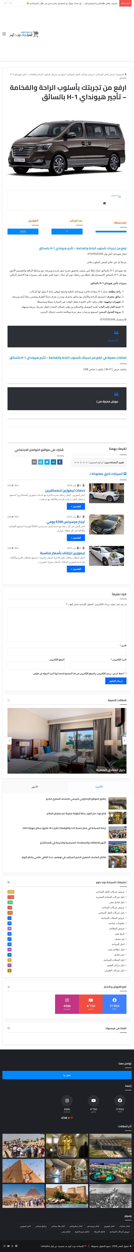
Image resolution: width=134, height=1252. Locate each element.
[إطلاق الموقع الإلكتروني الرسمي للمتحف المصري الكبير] (117, 803)
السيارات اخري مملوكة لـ (106, 473)
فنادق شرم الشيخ (82, 1231)
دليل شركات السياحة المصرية (110, 897)
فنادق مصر (66, 1231)
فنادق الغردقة (99, 1231)
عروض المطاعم (117, 928)
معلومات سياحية (117, 923)
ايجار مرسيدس (93, 1226)
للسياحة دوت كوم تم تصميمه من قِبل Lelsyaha (62, 1246)
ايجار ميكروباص (75, 1226)
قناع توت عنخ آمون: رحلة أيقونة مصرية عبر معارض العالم (76, 813)
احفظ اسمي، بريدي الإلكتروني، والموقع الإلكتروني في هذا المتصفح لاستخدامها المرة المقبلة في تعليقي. (78, 673)
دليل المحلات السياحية (114, 960)
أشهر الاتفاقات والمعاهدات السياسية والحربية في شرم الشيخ (73, 843)
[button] (59, 462)
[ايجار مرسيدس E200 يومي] (106, 524)
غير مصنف (119, 939)
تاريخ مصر (120, 933)
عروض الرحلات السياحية (120, 1231)
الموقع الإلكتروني (57, 659)
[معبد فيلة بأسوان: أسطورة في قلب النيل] (67, 1196)
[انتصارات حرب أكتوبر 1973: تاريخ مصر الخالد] (110, 1196)
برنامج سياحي (41, 1226)
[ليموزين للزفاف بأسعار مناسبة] (106, 556)
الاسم (123, 645)
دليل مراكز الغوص (116, 965)
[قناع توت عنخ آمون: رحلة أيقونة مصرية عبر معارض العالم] (117, 818)
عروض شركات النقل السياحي (80, 74)
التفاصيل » (76, 506)
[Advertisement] (85, 31)
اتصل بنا (67, 1075)
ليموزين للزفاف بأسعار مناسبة (62, 553)
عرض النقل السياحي (105, 74)
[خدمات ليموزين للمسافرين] (106, 493)
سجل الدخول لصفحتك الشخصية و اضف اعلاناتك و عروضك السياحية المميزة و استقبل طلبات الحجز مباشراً (70, 3)
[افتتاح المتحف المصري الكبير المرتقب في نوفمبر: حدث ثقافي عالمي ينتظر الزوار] (117, 862)
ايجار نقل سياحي (58, 1226)
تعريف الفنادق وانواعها (109, 770)
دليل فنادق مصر (117, 902)
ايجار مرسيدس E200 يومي (65, 522)
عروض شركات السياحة (113, 907)
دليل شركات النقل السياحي (111, 912)
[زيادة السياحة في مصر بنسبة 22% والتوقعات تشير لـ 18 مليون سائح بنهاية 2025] (117, 832)
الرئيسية (120, 74)
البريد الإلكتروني (118, 659)
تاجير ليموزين (25, 1226)
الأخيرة (99, 786)
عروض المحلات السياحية (113, 918)
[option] (67, 741)
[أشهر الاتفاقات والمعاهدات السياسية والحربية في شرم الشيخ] (117, 847)
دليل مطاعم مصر (116, 949)
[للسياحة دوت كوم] (23, 33)
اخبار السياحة (118, 944)
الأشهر (34, 786)
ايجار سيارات (124, 1226)
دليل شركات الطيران (115, 970)
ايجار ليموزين (109, 1226)
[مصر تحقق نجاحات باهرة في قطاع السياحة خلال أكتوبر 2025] (23, 1196)
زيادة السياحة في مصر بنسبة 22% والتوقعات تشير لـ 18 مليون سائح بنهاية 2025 (64, 828)
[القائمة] (4, 35)
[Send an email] (104, 203)
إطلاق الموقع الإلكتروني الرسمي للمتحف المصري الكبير (76, 799)
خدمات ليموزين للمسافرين (65, 490)
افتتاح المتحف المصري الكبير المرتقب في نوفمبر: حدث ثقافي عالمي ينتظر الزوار (64, 857)
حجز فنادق (119, 954)
